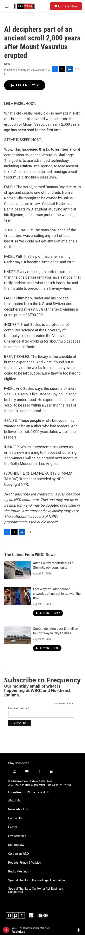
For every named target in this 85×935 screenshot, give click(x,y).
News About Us (18, 809)
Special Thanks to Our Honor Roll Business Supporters (35, 890)
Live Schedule (17, 836)
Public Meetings (18, 871)
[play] (6, 930)
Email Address (18, 708)
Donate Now (68, 6)
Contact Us (15, 818)
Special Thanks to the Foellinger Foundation (36, 880)
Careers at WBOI (19, 853)
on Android (43, 792)
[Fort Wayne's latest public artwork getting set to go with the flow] (17, 596)
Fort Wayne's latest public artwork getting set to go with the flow (57, 593)
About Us (14, 800)
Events (12, 827)
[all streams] (79, 930)
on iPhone (29, 792)
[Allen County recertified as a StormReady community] (17, 570)
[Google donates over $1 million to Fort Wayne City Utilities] (17, 635)
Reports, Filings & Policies (24, 862)
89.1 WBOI (65, 785)
